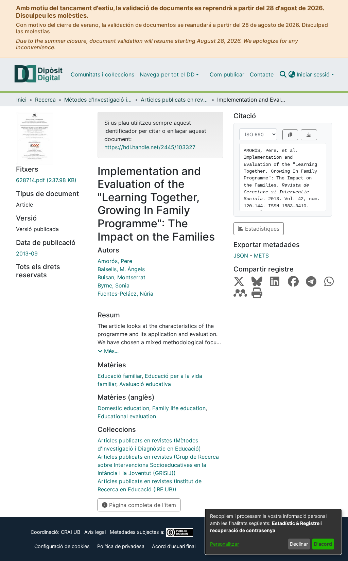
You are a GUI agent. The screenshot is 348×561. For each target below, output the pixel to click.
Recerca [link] (45, 99)
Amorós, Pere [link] (115, 261)
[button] (283, 74)
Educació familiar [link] (120, 375)
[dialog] (273, 531)
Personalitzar (224, 544)
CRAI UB (70, 532)
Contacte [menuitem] (262, 74)
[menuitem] (169, 74)
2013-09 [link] (27, 253)
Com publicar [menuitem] (227, 74)
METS (261, 255)
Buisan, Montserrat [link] (121, 277)
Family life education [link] (179, 408)
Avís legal (95, 532)
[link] (51, 180)
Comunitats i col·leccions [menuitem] (102, 74)
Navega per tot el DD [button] (167, 74)
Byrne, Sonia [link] (113, 285)
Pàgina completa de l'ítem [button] (141, 505)
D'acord (323, 544)
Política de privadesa (120, 546)
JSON (240, 255)
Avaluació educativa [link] (145, 384)
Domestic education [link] (123, 408)
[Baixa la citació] (309, 134)
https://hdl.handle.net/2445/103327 (149, 147)
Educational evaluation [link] (127, 416)
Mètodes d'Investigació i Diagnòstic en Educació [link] (98, 99)
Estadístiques (261, 228)
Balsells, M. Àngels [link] (121, 269)
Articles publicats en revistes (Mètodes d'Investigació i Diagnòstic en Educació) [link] (175, 99)
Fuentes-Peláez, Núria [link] (125, 293)
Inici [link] (21, 99)
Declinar (299, 544)
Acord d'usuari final (173, 546)
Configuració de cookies (62, 546)
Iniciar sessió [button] (314, 74)
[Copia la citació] (290, 134)
